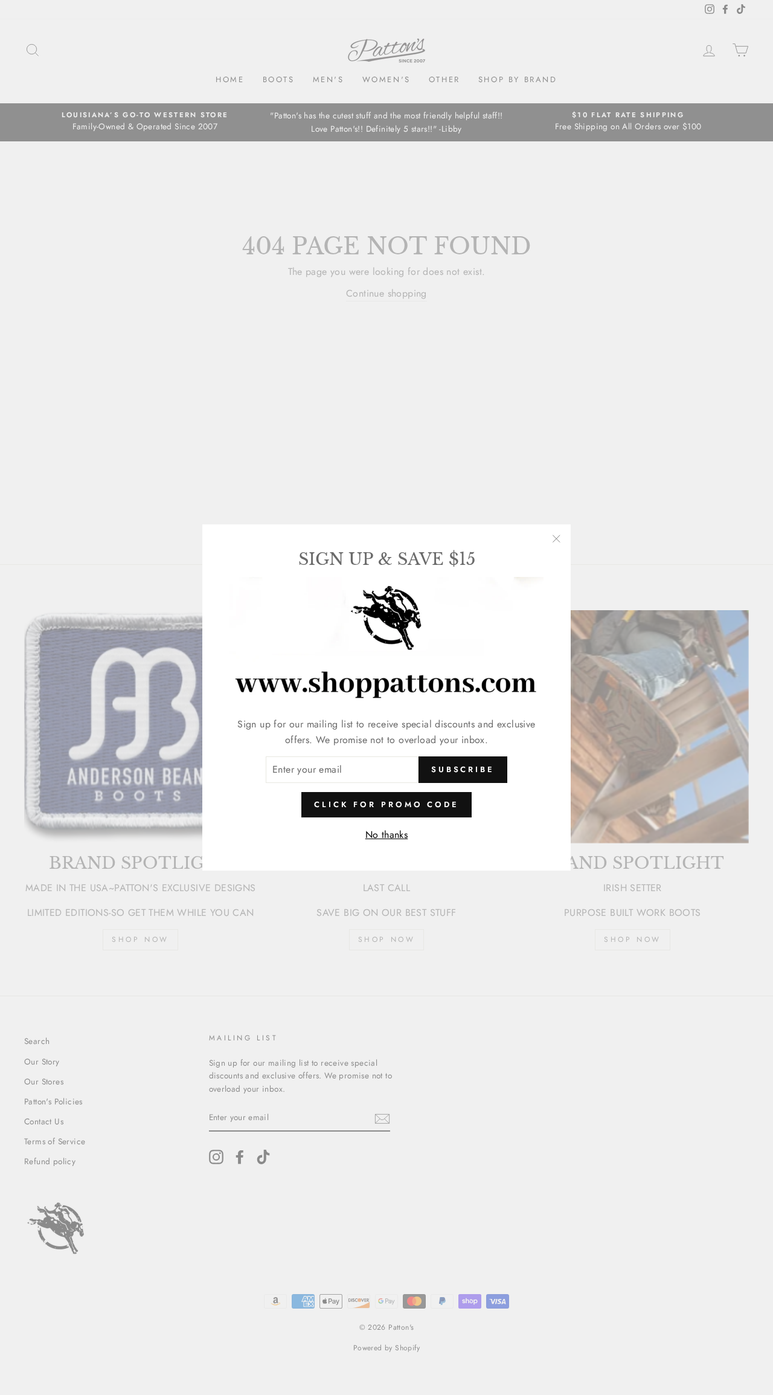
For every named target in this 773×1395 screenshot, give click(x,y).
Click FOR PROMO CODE (386, 804)
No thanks (386, 835)
